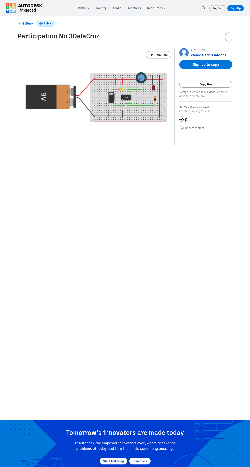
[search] (203, 8)
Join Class (140, 461)
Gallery (27, 23)
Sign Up (235, 8)
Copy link (205, 84)
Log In (217, 8)
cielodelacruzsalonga (209, 55)
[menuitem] (83, 8)
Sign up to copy (206, 64)
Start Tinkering (113, 461)
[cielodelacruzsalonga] (184, 52)
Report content (194, 128)
